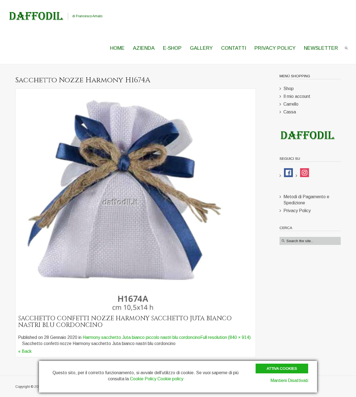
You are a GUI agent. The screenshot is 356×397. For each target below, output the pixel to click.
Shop (288, 88)
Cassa (289, 112)
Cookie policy (170, 378)
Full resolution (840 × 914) (225, 337)
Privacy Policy (297, 210)
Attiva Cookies (282, 368)
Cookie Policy (143, 378)
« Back (25, 351)
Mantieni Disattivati (289, 380)
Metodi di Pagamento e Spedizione (306, 199)
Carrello (290, 104)
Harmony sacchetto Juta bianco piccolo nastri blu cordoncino (141, 337)
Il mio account (296, 96)
